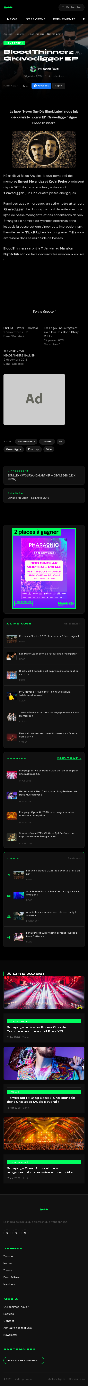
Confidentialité (77, 1379)
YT (25, 1232)
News (12, 19)
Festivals (18, 1162)
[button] (8, 7)
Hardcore (9, 1284)
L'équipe (8, 1314)
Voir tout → (69, 758)
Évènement (20, 1021)
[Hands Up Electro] (8, 7)
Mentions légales (56, 1379)
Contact (8, 1321)
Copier (58, 85)
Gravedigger (13, 449)
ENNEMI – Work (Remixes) (20, 328)
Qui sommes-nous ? (16, 1307)
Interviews (35, 19)
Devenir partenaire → (24, 1360)
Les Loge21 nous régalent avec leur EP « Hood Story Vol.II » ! (61, 332)
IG (7, 1232)
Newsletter (10, 1335)
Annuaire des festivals (17, 1328)
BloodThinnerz (43, 123)
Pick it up (33, 449)
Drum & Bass (11, 1277)
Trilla (49, 449)
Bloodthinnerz (26, 441)
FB (16, 1232)
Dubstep (20, 34)
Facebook (43, 85)
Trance (7, 1270)
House (7, 1263)
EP (60, 441)
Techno (8, 1256)
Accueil (7, 34)
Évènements (64, 19)
